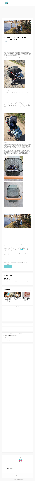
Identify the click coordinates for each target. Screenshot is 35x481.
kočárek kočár (18, 262)
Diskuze (8, 264)
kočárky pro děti (22, 262)
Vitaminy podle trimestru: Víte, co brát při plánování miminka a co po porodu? (26, 298)
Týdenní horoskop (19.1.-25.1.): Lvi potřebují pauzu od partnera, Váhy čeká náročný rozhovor (14, 333)
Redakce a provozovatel (9, 468)
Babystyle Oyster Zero (9, 262)
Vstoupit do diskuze (8, 266)
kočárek (14, 262)
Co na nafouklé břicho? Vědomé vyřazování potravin (10, 335)
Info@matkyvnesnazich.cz (10, 466)
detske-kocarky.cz (22, 249)
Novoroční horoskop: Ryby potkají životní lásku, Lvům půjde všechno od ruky (13, 340)
